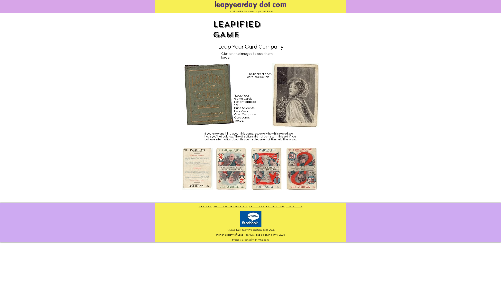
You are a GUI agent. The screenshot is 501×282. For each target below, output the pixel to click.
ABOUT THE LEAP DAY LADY (267, 206)
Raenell (276, 139)
